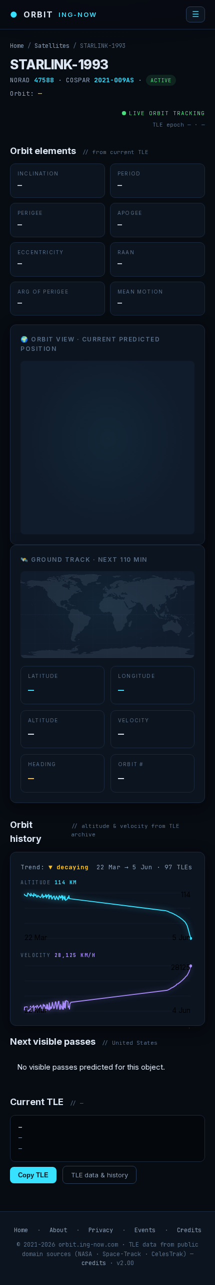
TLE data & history (99, 1175)
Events (145, 1230)
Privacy (100, 1230)
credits (94, 1263)
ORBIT (53, 14)
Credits (189, 1230)
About (58, 1230)
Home (17, 46)
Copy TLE (33, 1175)
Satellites (52, 46)
